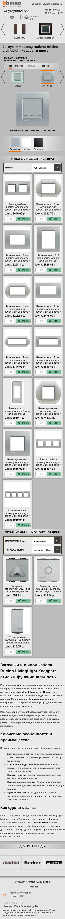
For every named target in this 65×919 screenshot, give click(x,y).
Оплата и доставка (52, 4)
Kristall (17, 86)
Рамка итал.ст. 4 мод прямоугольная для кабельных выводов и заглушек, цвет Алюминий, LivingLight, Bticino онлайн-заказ (48, 313)
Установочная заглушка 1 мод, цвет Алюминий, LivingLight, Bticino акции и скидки (17, 641)
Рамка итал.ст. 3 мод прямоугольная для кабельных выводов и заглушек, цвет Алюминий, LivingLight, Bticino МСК (17, 262)
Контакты (36, 4)
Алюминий (47, 86)
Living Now (19, 38)
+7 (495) (17, 11)
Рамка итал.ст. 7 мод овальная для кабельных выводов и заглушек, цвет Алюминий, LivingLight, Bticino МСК (17, 364)
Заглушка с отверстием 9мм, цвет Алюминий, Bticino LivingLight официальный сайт (17, 591)
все (10, 66)
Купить (25, 219)
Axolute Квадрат (45, 38)
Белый (27, 149)
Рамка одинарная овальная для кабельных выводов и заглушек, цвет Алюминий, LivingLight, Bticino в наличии (48, 415)
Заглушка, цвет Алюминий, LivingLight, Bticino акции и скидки (48, 589)
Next (62, 29)
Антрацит (38, 149)
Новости (34, 886)
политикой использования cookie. (19, 915)
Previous (3, 29)
